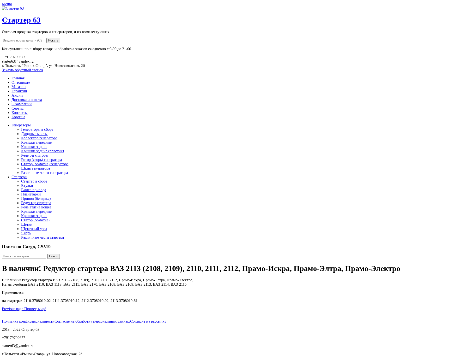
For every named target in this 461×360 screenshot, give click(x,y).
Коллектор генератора (39, 138)
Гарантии (19, 91)
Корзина (18, 117)
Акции (17, 95)
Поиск (53, 256)
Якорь (26, 233)
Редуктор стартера (36, 203)
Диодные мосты (34, 134)
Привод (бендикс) (36, 198)
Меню (7, 4)
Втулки (27, 185)
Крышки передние (36, 142)
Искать (53, 40)
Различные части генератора (44, 173)
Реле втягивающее (36, 207)
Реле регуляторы (34, 155)
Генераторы (21, 125)
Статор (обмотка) (35, 220)
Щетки (26, 224)
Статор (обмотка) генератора (44, 164)
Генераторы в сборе (37, 129)
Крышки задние (34, 147)
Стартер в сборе (34, 181)
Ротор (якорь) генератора (41, 160)
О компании (22, 104)
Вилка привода (33, 190)
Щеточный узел (34, 229)
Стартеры (19, 177)
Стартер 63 (21, 20)
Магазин (19, 87)
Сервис (18, 108)
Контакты (20, 113)
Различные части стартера (42, 237)
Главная (18, 78)
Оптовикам (21, 82)
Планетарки (31, 194)
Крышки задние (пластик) (42, 151)
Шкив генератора (35, 168)
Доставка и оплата (27, 100)
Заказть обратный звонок (22, 70)
